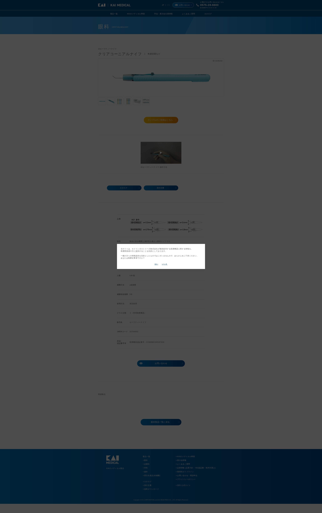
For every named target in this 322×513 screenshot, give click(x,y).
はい (156, 264)
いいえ (164, 264)
